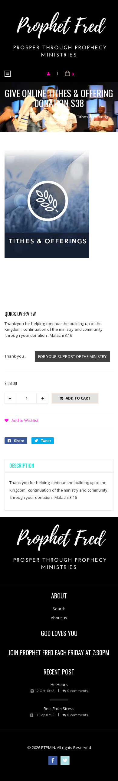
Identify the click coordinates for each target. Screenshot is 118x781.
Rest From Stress (59, 708)
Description (21, 465)
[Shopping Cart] (67, 74)
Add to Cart (78, 398)
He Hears (59, 684)
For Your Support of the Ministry (72, 356)
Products (37, 117)
